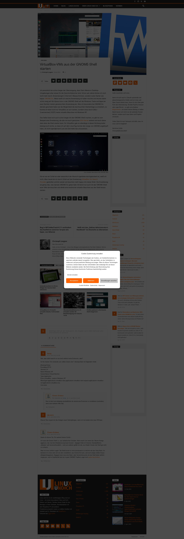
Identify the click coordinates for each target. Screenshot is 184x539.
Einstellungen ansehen (109, 281)
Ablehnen (91, 281)
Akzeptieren (74, 281)
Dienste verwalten (72, 275)
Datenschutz (93, 285)
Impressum (101, 285)
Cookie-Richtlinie (84, 285)
